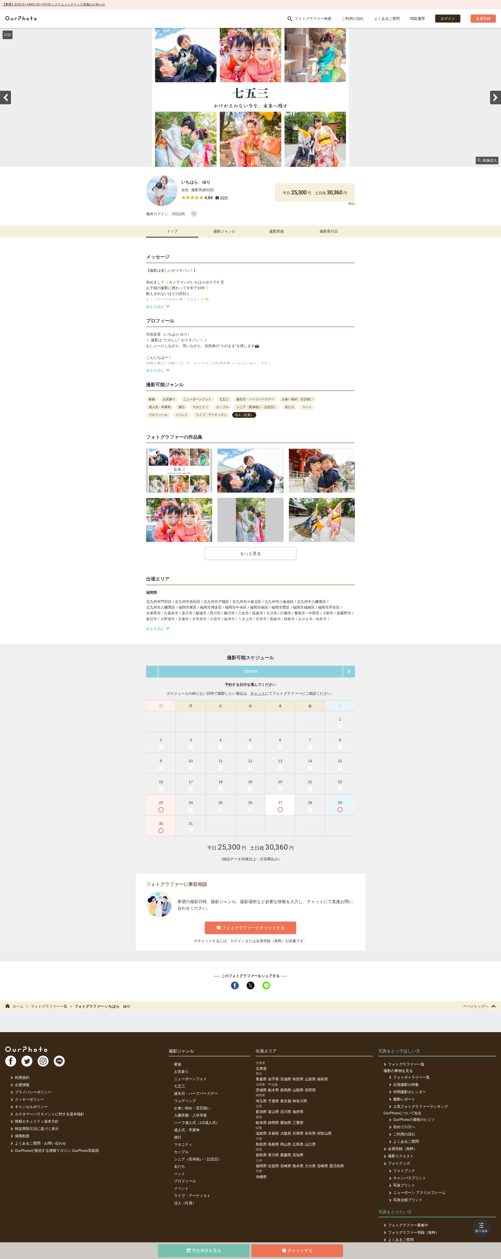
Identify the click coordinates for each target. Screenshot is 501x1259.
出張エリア (266, 1051)
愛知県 (285, 1123)
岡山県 (285, 1144)
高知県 (298, 1155)
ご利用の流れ (353, 18)
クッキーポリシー (29, 1099)
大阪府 (285, 1133)
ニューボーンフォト (190, 1079)
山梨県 (298, 1090)
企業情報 (22, 1085)
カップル (181, 1152)
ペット (179, 1174)
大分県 (310, 1166)
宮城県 (285, 1079)
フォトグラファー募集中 (408, 1225)
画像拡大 (489, 160)
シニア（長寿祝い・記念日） (198, 1159)
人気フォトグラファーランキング (420, 1106)
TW (26, 1061)
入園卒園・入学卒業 (190, 1115)
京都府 (273, 1133)
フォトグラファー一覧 (49, 1006)
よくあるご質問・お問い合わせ (40, 1143)
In (43, 1061)
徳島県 (261, 1155)
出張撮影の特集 (406, 1084)
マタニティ (183, 1144)
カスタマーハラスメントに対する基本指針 (49, 1114)
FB (10, 1061)
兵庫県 (298, 1133)
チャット (257, 693)
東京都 (285, 1101)
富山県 (273, 1112)
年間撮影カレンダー (409, 1092)
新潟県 (261, 1112)
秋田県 (298, 1079)
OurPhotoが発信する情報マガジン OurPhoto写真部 (57, 1150)
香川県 (273, 1155)
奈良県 (310, 1133)
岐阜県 (261, 1123)
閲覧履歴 (417, 18)
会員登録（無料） (402, 1149)
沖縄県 (261, 1177)
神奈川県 (300, 1101)
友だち (179, 1166)
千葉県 (273, 1101)
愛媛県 (285, 1155)
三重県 (298, 1123)
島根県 (273, 1144)
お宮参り (181, 1071)
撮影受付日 (329, 231)
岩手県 (273, 1079)
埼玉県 (261, 1101)
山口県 (310, 1144)
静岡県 (273, 1123)
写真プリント (404, 1185)
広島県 (298, 1144)
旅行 (177, 1137)
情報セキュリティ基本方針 (37, 1121)
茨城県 (261, 1090)
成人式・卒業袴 (187, 1130)
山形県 (310, 1079)
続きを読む (155, 307)
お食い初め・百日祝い (192, 1108)
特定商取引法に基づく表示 (37, 1129)
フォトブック (404, 1171)
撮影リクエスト (401, 1156)
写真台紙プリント (407, 1200)
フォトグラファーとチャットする (253, 927)
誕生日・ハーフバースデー (196, 1093)
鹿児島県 (336, 1166)
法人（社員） (185, 1203)
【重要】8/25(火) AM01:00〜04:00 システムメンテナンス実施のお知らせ (53, 4)
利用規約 (22, 1077)
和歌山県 (324, 1133)
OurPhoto (26, 1049)
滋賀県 (261, 1133)
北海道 (261, 1068)
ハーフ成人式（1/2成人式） (196, 1123)
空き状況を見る (206, 1250)
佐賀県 (273, 1166)
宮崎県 (322, 1166)
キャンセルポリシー (31, 1107)
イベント (181, 1188)
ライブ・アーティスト (192, 1196)
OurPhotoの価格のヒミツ (414, 1119)
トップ (172, 231)
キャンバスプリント (409, 1178)
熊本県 (298, 1166)
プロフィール (185, 1181)
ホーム (18, 1006)
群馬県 (285, 1090)
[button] (179, 471)
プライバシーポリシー (33, 1092)
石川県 (285, 1112)
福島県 (322, 1079)
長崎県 (285, 1166)
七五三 (179, 1086)
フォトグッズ (399, 1163)
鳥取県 (261, 1144)
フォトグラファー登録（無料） (413, 1232)
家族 (177, 1064)
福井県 (298, 1112)
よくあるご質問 (387, 18)
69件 (224, 198)
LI (59, 1061)
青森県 (261, 1079)
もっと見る (250, 553)
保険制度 (22, 1136)
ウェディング (185, 1101)
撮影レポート (404, 1099)
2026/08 (250, 671)
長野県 (310, 1090)
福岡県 (261, 1166)
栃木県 (273, 1090)
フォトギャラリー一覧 (411, 1077)
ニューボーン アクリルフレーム (419, 1192)
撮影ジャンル (224, 231)
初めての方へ (404, 1127)
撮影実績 (276, 231)
